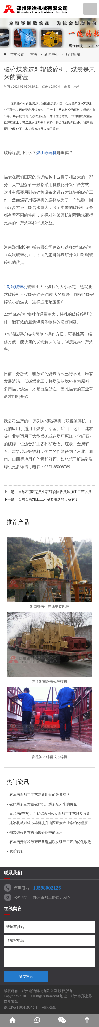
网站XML (48, 1007)
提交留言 (26, 976)
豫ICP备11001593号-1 (20, 1007)
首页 (33, 54)
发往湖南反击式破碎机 (49, 682)
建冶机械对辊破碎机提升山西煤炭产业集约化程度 (48, 823)
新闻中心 (51, 54)
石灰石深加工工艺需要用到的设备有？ (48, 499)
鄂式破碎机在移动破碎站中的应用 (36, 832)
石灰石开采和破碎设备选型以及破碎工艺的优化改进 (50, 842)
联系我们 (16, 851)
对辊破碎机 (17, 287)
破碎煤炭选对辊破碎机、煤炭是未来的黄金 (43, 804)
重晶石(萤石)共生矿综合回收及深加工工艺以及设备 (58, 492)
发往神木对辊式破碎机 (49, 757)
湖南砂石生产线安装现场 (49, 607)
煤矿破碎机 (46, 152)
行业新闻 (73, 54)
